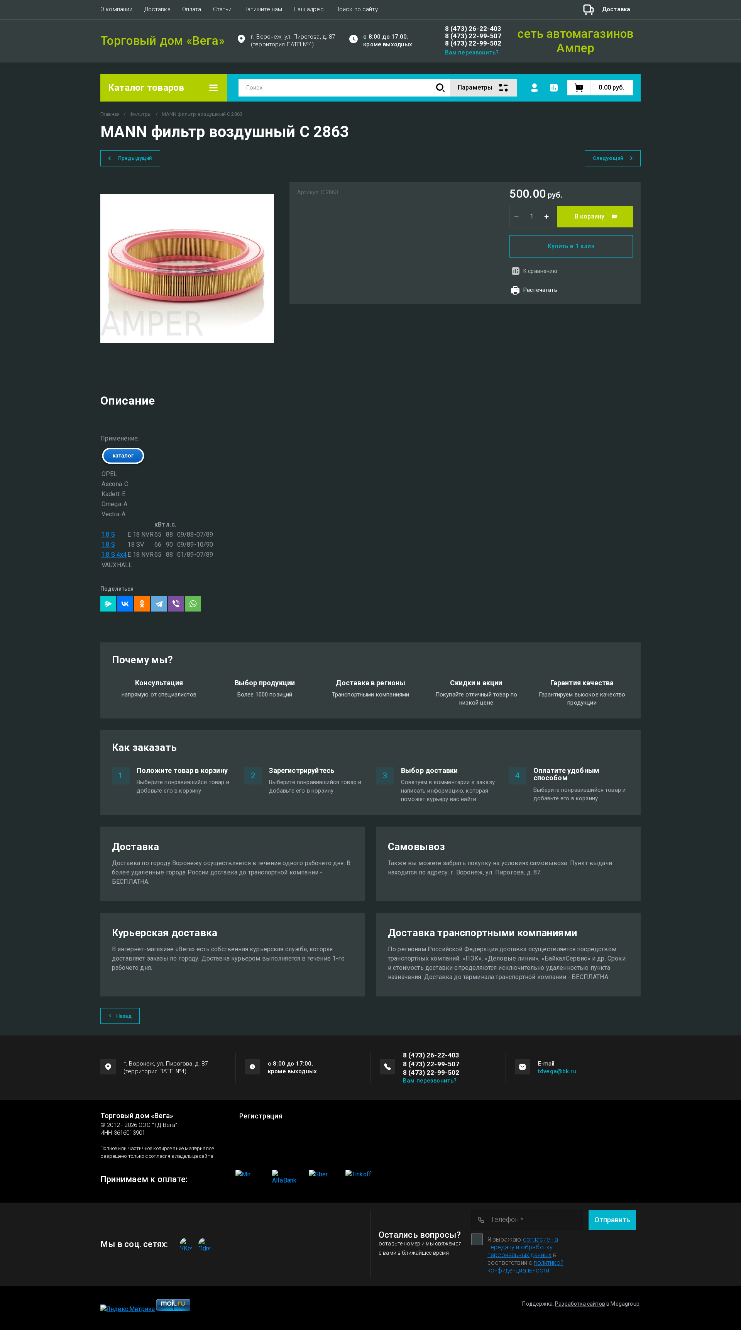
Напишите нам (263, 9)
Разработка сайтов (580, 1304)
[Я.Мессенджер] (108, 604)
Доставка (157, 9)
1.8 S (108, 534)
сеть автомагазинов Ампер (575, 41)
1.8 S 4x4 (114, 554)
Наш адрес (308, 9)
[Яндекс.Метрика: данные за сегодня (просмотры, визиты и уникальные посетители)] (127, 1309)
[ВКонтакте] (125, 604)
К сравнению (540, 271)
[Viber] (176, 604)
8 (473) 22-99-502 (473, 43)
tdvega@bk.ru (557, 1071)
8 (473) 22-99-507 (473, 36)
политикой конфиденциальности (525, 1266)
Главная (110, 114)
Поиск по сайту (356, 9)
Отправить (612, 1220)
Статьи (222, 9)
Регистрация (261, 1116)
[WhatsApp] (193, 604)
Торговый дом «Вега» (162, 41)
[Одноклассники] (142, 604)
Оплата (191, 9)
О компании (116, 9)
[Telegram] (159, 604)
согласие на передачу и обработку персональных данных (522, 1247)
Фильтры (140, 114)
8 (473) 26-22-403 (473, 28)
